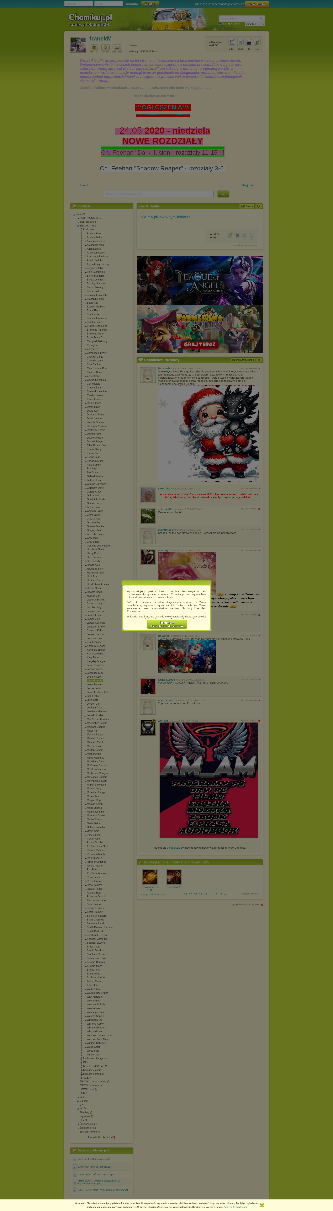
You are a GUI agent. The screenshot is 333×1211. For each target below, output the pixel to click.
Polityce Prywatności (235, 1207)
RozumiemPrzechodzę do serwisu (167, 624)
